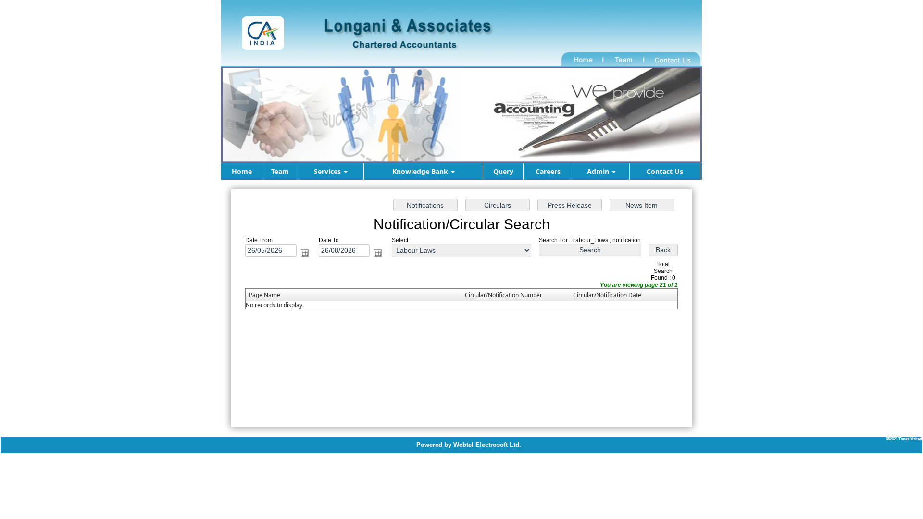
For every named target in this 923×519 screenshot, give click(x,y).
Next (658, 123)
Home (242, 171)
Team (280, 171)
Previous (260, 123)
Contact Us (665, 171)
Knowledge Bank (421, 171)
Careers (548, 171)
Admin (599, 171)
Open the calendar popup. (304, 252)
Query (503, 171)
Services (328, 171)
